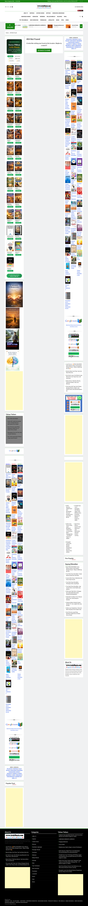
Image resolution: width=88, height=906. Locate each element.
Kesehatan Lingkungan (58, 13)
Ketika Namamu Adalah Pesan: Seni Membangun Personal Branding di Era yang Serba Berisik (69, 511)
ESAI (20, 768)
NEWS (13, 775)
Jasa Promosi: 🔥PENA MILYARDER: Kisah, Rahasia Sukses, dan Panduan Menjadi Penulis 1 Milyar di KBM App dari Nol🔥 (17, 848)
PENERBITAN (18, 776)
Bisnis (67, 20)
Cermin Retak (33, 25)
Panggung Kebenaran (17, 25)
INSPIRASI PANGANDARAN (22, 902)
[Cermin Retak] (26, 27)
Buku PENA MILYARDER (13, 418)
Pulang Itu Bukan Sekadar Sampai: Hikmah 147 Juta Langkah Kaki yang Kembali (74, 604)
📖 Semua (10, 56)
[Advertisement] (14, 390)
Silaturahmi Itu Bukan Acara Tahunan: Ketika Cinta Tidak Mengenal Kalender (74, 598)
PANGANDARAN (10, 776)
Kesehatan (35, 16)
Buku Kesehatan (34, 20)
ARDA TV (26, 13)
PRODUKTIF (9, 773)
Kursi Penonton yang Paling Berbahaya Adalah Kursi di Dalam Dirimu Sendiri (13, 428)
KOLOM (8, 770)
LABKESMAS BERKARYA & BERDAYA (69, 1)
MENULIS (15, 773)
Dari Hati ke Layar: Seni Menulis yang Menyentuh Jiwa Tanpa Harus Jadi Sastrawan (74, 377)
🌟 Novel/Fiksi (11, 60)
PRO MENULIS (62, 900)
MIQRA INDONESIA (70, 900)
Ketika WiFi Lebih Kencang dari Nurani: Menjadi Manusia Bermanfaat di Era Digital (14, 423)
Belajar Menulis (51, 16)
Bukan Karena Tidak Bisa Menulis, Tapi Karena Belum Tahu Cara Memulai (73, 382)
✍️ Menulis (11, 58)
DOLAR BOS (9, 768)
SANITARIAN (13, 770)
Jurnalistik (51, 20)
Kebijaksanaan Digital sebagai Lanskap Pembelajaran (57, 25)
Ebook (57, 20)
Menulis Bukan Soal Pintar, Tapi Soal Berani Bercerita (17, 852)
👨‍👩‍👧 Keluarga (17, 58)
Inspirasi (32, 13)
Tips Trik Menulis (23, 20)
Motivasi (48, 13)
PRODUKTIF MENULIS (53, 900)
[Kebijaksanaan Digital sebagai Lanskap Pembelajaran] (41, 27)
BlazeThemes (13, 903)
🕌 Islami (18, 60)
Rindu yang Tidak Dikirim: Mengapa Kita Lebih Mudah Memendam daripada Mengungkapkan (73, 593)
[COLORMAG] (73, 668)
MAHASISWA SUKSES (14, 772)
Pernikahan (43, 20)
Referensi (42, 16)
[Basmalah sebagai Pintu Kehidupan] (73, 27)
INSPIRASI (15, 768)
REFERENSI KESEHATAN (31, 900)
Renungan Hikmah (26, 16)
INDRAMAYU (19, 775)
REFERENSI (20, 770)
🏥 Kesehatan (17, 56)
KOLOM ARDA (16, 900)
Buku (65, 16)
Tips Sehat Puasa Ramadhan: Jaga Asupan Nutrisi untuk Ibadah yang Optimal (73, 588)
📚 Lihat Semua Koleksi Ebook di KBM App (14, 276)
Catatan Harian (40, 13)
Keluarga (59, 16)
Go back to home (44, 50)
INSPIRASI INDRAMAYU (10, 902)
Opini (62, 20)
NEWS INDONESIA (79, 900)
